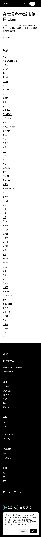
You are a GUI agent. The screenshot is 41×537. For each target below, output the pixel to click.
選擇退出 (24, 531)
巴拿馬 (5, 267)
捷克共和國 (7, 118)
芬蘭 (4, 147)
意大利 (5, 197)
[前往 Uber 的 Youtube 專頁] (9, 492)
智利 (4, 106)
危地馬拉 (6, 168)
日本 (4, 209)
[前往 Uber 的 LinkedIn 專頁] (4, 492)
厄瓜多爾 (6, 131)
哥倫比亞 (6, 110)
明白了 (33, 531)
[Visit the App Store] (26, 507)
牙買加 (5, 201)
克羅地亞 (6, 180)
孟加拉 (5, 77)
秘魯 (4, 271)
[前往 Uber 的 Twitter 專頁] (20, 492)
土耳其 (5, 316)
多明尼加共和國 (9, 127)
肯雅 (4, 213)
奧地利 (5, 69)
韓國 (4, 217)
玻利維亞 (6, 90)
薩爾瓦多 (6, 312)
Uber (5, 3)
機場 (13, 31)
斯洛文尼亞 (7, 304)
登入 (26, 4)
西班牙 (5, 143)
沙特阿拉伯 (7, 295)
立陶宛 (5, 230)
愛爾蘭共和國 (8, 188)
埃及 (4, 139)
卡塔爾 (5, 287)
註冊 (32, 4)
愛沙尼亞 (6, 135)
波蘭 (4, 275)
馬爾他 (5, 238)
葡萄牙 (5, 279)
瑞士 (4, 102)
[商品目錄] (38, 4)
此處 (31, 522)
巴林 (4, 85)
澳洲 (4, 73)
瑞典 (4, 300)
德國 (4, 122)
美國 (4, 333)
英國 (4, 155)
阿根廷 (5, 65)
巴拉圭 (5, 283)
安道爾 (5, 57)
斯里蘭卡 (6, 225)
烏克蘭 (5, 324)
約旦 (4, 205)
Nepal (5, 258)
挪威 (4, 254)
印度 (4, 193)
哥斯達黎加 (7, 114)
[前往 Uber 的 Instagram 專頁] (15, 492)
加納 (4, 160)
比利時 (5, 81)
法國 (4, 151)
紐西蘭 (5, 263)
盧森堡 (5, 234)
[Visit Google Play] (10, 507)
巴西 (4, 94)
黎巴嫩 (5, 221)
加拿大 (5, 98)
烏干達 (5, 328)
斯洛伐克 (6, 308)
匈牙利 (5, 184)
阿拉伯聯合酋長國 (10, 61)
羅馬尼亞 (6, 291)
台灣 (4, 320)
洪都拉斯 (6, 176)
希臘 (4, 164)
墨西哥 (5, 242)
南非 (4, 337)
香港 (4, 172)
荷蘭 (4, 250)
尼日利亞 (6, 246)
